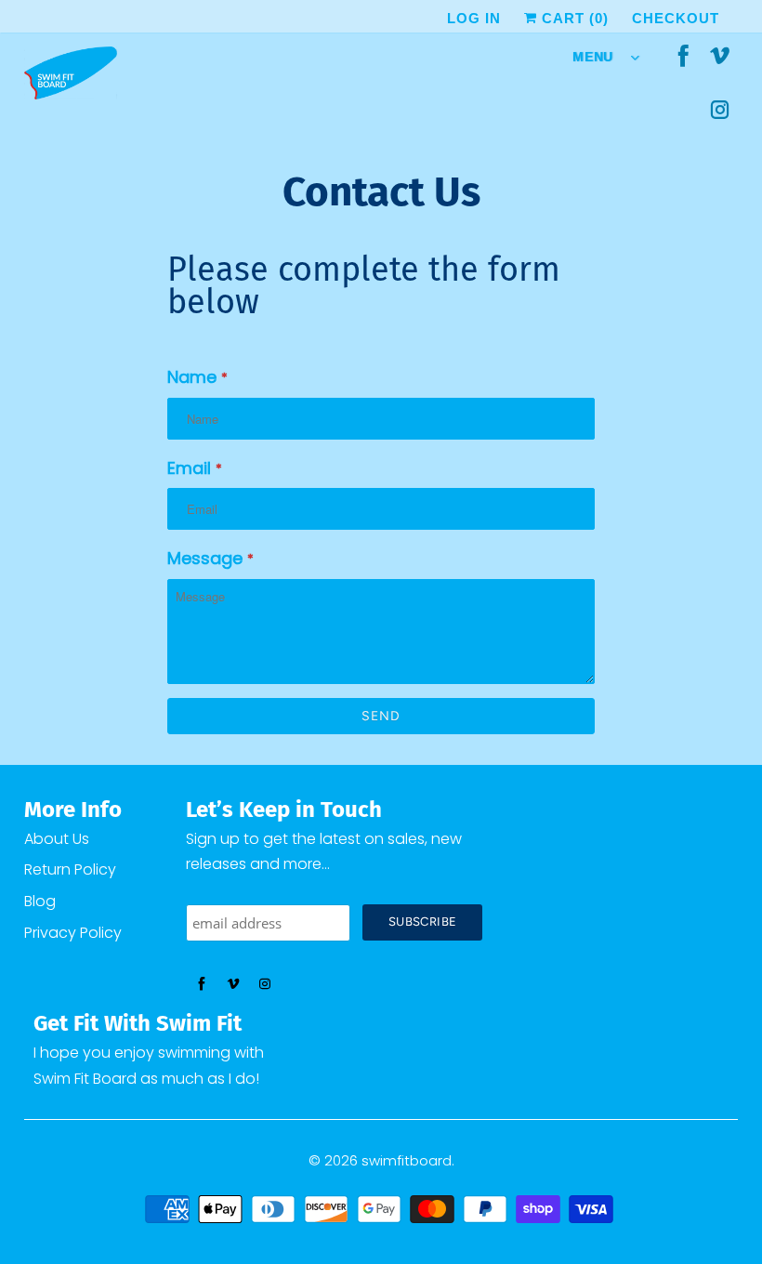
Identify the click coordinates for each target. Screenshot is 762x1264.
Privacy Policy (73, 932)
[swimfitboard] (70, 77)
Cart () (573, 18)
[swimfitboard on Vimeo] (720, 57)
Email (194, 468)
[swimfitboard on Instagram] (720, 111)
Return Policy (70, 869)
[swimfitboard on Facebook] (683, 57)
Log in (474, 18)
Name (197, 376)
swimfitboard (406, 1160)
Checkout (675, 18)
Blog (40, 901)
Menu (597, 56)
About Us (56, 838)
